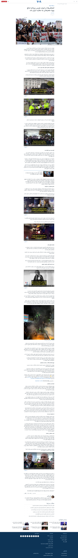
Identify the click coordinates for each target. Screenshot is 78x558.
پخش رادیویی (50, 545)
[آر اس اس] (25, 536)
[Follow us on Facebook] (38, 536)
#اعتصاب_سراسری (40, 377)
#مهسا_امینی (29, 377)
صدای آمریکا (51, 80)
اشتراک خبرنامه (50, 539)
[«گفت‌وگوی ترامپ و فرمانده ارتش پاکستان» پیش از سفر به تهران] (26, 523)
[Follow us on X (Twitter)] (34, 536)
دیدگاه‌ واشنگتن (36, 553)
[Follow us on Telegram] (36, 536)
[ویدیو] (8, 1)
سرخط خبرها (51, 5)
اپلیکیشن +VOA (50, 536)
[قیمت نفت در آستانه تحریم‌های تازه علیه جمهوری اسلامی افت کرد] (45, 528)
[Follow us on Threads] (27, 536)
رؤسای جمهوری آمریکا (49, 553)
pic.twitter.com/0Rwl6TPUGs (36, 378)
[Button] (25, 17)
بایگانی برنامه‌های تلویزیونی (48, 555)
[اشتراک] (21, 536)
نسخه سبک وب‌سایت (49, 547)
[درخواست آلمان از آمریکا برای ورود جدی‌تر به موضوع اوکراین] (64, 528)
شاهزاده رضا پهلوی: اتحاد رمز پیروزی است (45, 453)
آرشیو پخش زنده (64, 555)
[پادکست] (23, 536)
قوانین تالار (65, 541)
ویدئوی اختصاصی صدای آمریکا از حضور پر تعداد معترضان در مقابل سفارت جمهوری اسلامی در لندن (35, 79)
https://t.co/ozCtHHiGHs (46, 378)
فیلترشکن (51, 537)
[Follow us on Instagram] (29, 536)
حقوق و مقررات (64, 539)
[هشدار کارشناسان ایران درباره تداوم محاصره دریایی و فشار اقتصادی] (26, 528)
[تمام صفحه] (50, 94)
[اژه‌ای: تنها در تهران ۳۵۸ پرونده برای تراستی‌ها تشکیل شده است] (64, 523)
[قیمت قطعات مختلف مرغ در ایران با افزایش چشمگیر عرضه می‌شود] (45, 523)
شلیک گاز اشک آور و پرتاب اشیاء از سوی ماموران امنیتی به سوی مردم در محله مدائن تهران (37, 225)
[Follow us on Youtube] (32, 536)
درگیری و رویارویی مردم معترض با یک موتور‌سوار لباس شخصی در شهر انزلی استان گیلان (37, 198)
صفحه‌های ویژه (64, 553)
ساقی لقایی (52, 13)
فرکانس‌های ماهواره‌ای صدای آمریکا (47, 543)
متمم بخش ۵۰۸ (64, 536)
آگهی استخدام (50, 541)
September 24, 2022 (39, 381)
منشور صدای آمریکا (63, 537)
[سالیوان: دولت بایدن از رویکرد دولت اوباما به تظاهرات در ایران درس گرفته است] (48, 174)
